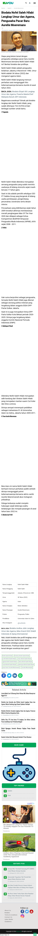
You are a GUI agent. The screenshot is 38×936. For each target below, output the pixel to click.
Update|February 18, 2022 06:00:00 (12, 706)
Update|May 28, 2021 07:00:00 (10, 715)
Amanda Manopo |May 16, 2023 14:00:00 (13, 732)
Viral (9, 795)
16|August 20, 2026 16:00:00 (16, 881)
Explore (3, 8)
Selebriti (9, 8)
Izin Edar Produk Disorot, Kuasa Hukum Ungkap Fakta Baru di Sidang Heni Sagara (20, 886)
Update (10, 791)
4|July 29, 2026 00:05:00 (15, 898)
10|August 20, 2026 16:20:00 (16, 873)
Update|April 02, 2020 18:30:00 (11, 739)
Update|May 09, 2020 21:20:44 (10, 697)
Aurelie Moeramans (19, 8)
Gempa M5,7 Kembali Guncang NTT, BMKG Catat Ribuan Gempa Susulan (21, 870)
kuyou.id (18, 931)
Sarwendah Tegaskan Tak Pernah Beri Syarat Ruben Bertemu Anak (19, 878)
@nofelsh (21, 623)
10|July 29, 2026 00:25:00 (15, 889)
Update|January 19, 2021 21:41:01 (11, 724)
